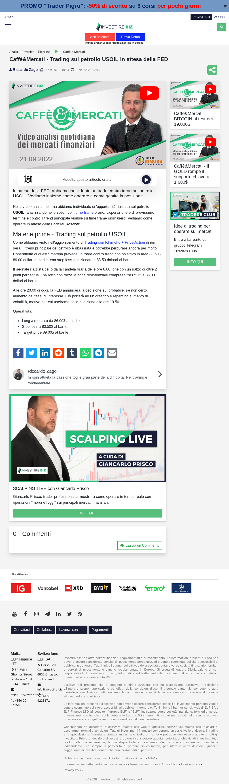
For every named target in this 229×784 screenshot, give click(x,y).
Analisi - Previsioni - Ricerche (30, 51)
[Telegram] (98, 353)
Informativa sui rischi (130, 758)
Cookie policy (190, 764)
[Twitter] (31, 353)
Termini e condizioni (144, 764)
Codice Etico (169, 764)
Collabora (44, 630)
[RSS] (80, 613)
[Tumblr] (72, 353)
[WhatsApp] (85, 353)
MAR (151, 758)
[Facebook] (18, 353)
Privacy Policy (73, 770)
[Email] (112, 353)
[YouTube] (14, 613)
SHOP (8, 17)
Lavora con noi (72, 630)
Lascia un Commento (142, 545)
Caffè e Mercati (74, 51)
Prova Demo (130, 37)
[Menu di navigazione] (7, 27)
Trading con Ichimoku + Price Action (115, 242)
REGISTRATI (201, 17)
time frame (84, 212)
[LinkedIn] (45, 353)
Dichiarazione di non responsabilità (88, 758)
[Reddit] (58, 353)
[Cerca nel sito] (221, 26)
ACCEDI (219, 17)
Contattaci (22, 630)
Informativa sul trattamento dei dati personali (95, 764)
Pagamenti (100, 630)
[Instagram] (36, 613)
